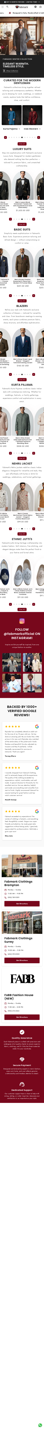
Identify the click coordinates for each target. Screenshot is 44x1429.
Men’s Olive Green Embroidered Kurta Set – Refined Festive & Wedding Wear (23, 440)
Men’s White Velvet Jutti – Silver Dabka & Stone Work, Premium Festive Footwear (22, 591)
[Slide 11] (35, 137)
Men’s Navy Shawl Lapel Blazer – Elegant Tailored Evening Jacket (22, 361)
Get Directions (22, 904)
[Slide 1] (19, 76)
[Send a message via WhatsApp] (40, 1425)
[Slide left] (2, 47)
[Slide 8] (27, 137)
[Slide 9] (30, 137)
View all (22, 144)
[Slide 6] (21, 137)
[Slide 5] (19, 137)
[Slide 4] (16, 137)
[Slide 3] (25, 76)
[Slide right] (41, 47)
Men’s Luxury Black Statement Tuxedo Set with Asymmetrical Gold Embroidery (22, 204)
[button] (2, 6)
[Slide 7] (24, 137)
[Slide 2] (22, 76)
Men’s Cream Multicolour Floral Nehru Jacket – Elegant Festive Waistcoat (22, 516)
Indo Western (10, 129)
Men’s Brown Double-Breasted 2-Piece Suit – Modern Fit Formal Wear (22, 281)
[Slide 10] (32, 137)
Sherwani (31, 129)
